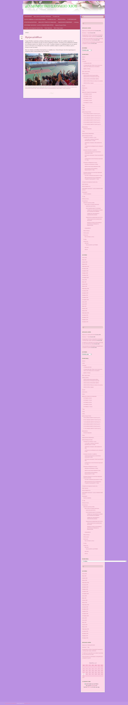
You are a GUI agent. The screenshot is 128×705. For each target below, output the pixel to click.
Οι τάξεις (60, 88)
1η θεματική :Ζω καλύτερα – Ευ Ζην (89, 137)
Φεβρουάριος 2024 (85, 312)
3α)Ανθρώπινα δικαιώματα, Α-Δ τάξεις (91, 164)
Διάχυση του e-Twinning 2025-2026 (88, 30)
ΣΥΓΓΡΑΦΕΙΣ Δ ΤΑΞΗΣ (87, 98)
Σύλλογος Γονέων (85, 198)
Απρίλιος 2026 (84, 578)
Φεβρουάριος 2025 (85, 288)
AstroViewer (93, 685)
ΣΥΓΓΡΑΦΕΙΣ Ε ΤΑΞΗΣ (87, 100)
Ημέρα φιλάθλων (33, 37)
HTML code (89, 687)
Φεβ (22, 37)
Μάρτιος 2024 (84, 310)
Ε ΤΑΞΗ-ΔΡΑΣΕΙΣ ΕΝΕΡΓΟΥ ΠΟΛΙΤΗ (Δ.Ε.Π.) (91, 122)
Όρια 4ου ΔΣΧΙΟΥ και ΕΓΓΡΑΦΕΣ (92, 244)
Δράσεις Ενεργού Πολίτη (60, 25)
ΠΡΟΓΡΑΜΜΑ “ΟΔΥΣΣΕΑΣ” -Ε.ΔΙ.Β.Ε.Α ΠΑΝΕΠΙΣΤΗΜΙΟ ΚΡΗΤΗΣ (38, 25)
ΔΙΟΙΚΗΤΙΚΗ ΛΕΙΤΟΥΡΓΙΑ (90, 206)
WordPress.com (27, 703)
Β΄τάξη (35, 88)
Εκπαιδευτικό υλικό (51, 19)
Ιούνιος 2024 (84, 620)
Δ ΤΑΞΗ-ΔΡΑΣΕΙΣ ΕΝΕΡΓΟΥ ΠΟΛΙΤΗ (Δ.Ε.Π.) (91, 120)
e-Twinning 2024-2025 (87, 63)
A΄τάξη (83, 59)
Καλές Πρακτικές (48, 28)
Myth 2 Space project (58, 28)
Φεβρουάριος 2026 (85, 266)
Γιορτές (83, 107)
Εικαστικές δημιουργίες (87, 128)
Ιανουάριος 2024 (85, 315)
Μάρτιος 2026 (84, 264)
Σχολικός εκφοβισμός (87, 193)
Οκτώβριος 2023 (85, 321)
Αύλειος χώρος (30, 88)
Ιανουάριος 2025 (85, 290)
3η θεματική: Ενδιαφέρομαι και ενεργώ (90, 162)
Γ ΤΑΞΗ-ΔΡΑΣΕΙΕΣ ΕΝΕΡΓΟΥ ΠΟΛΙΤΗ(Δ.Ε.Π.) (92, 117)
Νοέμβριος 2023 (85, 319)
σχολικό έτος (85, 241)
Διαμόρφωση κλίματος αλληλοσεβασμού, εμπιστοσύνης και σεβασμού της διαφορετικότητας (94, 224)
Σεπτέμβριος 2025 (85, 277)
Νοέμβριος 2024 (85, 295)
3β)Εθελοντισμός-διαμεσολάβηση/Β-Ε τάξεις (92, 166)
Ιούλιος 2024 (84, 301)
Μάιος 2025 (84, 281)
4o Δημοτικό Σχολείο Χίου (51, 6)
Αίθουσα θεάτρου (86, 230)
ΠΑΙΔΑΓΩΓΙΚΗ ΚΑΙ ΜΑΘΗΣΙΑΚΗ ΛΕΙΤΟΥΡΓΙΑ (94, 217)
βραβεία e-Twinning (86, 68)
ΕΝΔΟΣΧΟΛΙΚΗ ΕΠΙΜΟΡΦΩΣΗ (65, 22)
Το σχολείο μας (56, 16)
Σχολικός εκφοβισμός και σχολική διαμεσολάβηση (35, 19)
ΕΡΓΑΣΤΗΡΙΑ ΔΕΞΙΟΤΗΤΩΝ (30, 22)
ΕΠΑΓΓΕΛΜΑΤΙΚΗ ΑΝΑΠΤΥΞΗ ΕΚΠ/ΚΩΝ (93, 208)
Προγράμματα (84, 192)
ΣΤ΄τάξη (63, 88)
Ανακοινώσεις (84, 391)
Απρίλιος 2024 (84, 308)
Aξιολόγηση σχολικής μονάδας (88, 202)
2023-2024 (87, 247)
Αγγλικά (83, 85)
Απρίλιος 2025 (84, 284)
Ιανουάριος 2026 (85, 268)
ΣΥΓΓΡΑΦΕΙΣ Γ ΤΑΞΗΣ (87, 96)
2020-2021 (87, 243)
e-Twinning (76, 22)
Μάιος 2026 (84, 259)
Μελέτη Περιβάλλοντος (86, 186)
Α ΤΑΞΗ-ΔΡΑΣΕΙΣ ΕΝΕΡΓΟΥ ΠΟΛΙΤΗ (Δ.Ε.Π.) (91, 113)
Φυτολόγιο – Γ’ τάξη (85, 32)
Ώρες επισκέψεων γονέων (89, 236)
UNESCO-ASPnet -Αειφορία (88, 83)
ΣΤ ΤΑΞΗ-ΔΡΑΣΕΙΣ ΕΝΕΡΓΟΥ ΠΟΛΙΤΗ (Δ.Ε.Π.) (92, 124)
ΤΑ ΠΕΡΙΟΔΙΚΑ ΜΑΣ (71, 19)
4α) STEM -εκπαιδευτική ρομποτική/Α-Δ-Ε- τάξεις (93, 175)
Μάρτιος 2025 (84, 286)
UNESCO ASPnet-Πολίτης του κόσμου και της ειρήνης (93, 80)
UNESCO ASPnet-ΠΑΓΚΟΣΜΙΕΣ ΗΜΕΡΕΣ (91, 78)
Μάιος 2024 (84, 306)
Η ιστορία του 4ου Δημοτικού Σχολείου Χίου (33, 28)
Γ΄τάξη (37, 88)
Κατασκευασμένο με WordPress (10, 703)
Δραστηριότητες (53, 88)
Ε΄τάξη (57, 88)
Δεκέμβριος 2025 (85, 270)
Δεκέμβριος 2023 (85, 317)
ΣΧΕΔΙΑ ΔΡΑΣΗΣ (28, 16)
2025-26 (86, 249)
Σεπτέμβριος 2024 (85, 299)
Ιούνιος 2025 (84, 279)
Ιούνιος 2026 (84, 257)
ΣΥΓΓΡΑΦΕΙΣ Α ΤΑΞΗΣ (87, 94)
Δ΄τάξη (40, 88)
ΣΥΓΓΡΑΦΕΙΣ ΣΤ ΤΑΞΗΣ (87, 102)
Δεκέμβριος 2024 (85, 609)
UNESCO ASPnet (61, 19)
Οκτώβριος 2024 (85, 297)
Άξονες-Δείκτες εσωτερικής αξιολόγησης (42, 16)
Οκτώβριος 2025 (85, 275)
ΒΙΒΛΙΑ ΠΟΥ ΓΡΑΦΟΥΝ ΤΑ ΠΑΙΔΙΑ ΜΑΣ (47, 22)
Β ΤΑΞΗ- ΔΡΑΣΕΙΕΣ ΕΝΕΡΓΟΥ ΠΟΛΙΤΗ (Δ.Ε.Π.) (92, 115)
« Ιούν (83, 677)
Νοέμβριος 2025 (85, 589)
